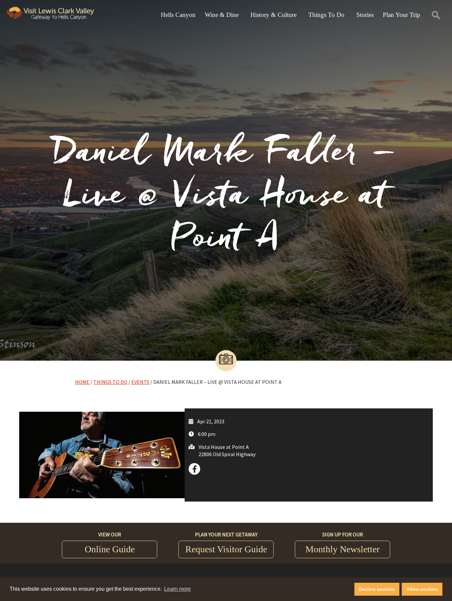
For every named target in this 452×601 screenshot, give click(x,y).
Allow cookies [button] (422, 589)
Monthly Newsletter (342, 549)
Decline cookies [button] (377, 589)
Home (82, 382)
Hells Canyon (178, 14)
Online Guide (110, 549)
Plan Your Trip (401, 14)
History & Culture (273, 14)
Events (140, 382)
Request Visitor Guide (226, 549)
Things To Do (326, 14)
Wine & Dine (222, 14)
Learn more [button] (177, 589)
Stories (365, 14)
